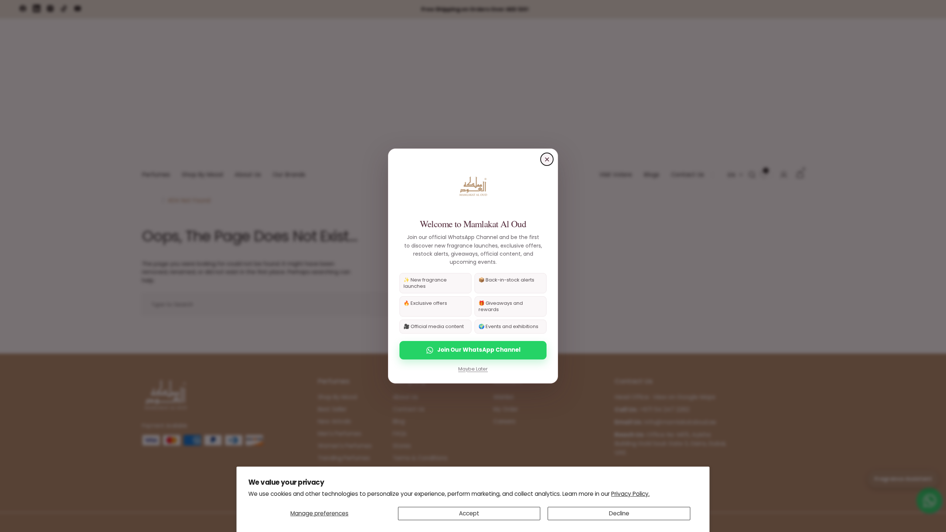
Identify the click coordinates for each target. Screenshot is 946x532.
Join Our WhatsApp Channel (479, 350)
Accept (469, 513)
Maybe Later (473, 368)
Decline (619, 513)
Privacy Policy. (630, 494)
